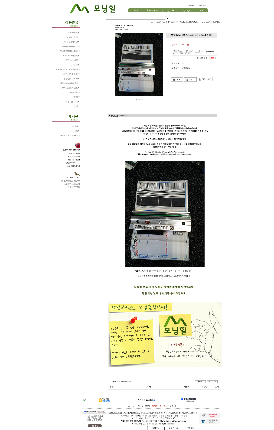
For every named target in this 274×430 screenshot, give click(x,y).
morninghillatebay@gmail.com (167, 154)
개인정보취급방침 (158, 415)
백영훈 (184, 415)
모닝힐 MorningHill (150, 424)
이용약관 (146, 415)
